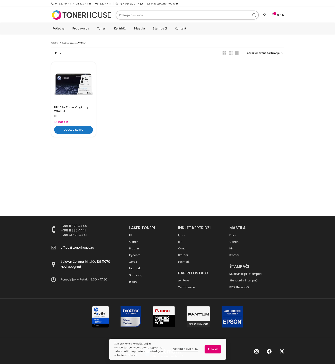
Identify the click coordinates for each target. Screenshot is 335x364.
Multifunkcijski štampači (245, 274)
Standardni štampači (243, 280)
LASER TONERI (142, 228)
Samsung (135, 275)
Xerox (133, 262)
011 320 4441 (83, 3)
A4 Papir (183, 280)
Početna (54, 43)
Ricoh (133, 282)
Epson (182, 235)
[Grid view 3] (231, 53)
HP (55, 116)
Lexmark (135, 268)
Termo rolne (186, 287)
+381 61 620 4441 (74, 235)
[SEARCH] (254, 15)
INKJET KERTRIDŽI (194, 228)
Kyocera (134, 255)
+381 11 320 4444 (74, 226)
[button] (73, 130)
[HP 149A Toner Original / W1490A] (73, 84)
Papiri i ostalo (193, 273)
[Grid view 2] (224, 53)
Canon (133, 242)
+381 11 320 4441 (73, 230)
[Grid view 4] (237, 53)
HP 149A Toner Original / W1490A (71, 109)
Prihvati (212, 349)
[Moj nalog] (265, 15)
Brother (134, 248)
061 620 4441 (103, 3)
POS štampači (239, 287)
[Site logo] (81, 15)
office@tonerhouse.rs (165, 3)
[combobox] (187, 15)
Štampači (239, 266)
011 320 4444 (63, 3)
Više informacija (185, 349)
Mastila (237, 228)
